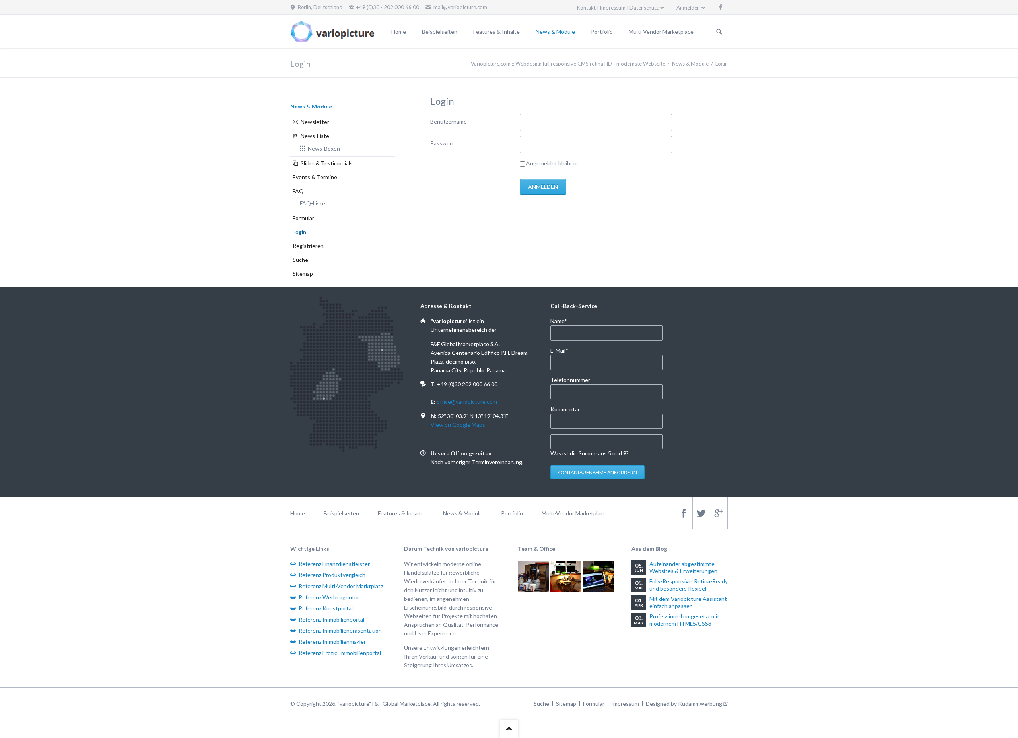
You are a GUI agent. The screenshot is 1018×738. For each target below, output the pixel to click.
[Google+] (718, 513)
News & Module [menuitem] (462, 513)
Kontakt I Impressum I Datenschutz (618, 7)
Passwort (442, 143)
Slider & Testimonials (327, 163)
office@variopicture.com (467, 401)
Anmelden (688, 7)
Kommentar (565, 409)
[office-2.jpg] (533, 576)
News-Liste (315, 135)
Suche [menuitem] (541, 703)
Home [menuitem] (297, 513)
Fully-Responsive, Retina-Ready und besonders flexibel (688, 585)
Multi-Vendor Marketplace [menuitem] (574, 513)
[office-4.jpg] (598, 576)
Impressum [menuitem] (625, 703)
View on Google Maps (458, 424)
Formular (303, 218)
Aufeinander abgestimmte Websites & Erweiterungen (683, 567)
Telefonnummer (570, 379)
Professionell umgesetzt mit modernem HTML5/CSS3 (684, 620)
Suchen (719, 32)
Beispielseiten (439, 31)
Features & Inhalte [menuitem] (401, 513)
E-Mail (563, 350)
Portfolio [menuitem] (512, 513)
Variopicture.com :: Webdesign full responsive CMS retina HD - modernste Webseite (568, 63)
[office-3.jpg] (565, 576)
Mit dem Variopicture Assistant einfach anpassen (688, 602)
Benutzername (448, 121)
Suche (300, 259)
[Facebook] (720, 7)
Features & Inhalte (496, 31)
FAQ (298, 191)
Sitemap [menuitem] (566, 703)
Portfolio (602, 31)
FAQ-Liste (312, 203)
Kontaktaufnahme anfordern (597, 472)
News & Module (555, 31)
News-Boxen (324, 148)
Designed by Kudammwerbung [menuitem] (684, 703)
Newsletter (315, 121)
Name (563, 320)
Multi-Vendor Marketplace (661, 31)
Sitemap (303, 273)
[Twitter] (701, 513)
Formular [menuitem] (593, 703)
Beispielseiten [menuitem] (341, 513)
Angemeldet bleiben (551, 163)
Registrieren (308, 245)
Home (398, 31)
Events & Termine (315, 177)
